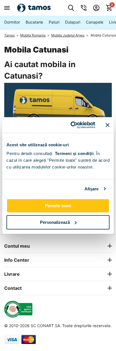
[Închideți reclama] (108, 125)
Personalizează (55, 222)
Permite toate (58, 205)
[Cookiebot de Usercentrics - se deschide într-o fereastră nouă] (71, 125)
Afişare (91, 188)
